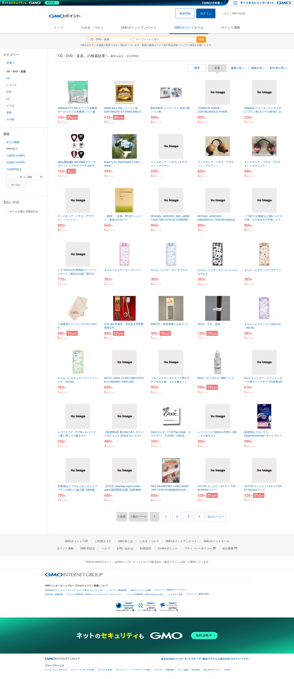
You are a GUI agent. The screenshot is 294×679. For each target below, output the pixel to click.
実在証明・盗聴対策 (54, 594)
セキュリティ (122, 670)
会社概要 (228, 548)
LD (8, 98)
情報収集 (170, 670)
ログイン (205, 13)
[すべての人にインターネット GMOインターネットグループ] (266, 3)
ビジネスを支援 (105, 670)
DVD (9, 91)
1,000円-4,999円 (15, 155)
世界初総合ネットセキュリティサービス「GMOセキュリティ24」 (74, 590)
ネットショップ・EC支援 (82, 670)
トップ (58, 27)
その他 (10, 119)
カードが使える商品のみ (24, 211)
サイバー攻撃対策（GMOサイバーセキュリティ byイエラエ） (95, 594)
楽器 (9, 112)
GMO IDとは (125, 541)
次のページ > (216, 516)
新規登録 (185, 13)
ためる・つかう (92, 27)
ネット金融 (183, 670)
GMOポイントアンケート (139, 27)
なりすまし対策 (176, 594)
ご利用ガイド (103, 541)
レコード (11, 85)
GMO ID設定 (238, 13)
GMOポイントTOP (76, 541)
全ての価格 (12, 142)
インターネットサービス (56, 670)
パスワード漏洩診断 (117, 590)
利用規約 (145, 548)
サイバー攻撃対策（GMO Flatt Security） (145, 594)
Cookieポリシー (168, 548)
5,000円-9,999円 (15, 162)
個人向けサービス (212, 670)
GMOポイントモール (189, 27)
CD (8, 78)
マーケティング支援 (141, 670)
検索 (201, 39)
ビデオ (10, 105)
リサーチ (158, 670)
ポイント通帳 (230, 27)
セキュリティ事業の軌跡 (198, 594)
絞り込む (16, 184)
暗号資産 (196, 670)
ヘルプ (225, 13)
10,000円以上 (14, 169)
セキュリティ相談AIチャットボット (171, 590)
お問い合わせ (125, 548)
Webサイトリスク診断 (141, 590)
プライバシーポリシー (198, 548)
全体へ (10, 62)
